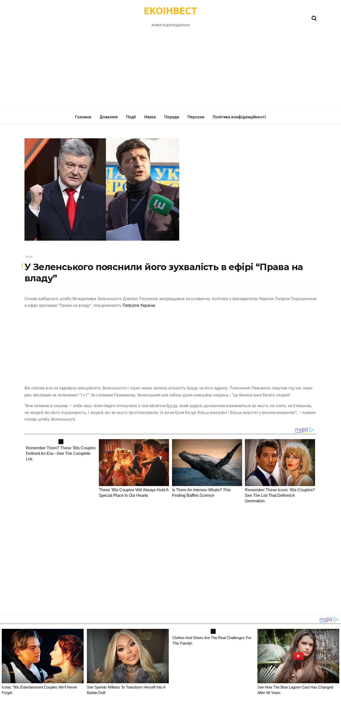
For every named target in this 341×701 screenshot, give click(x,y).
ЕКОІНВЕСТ (170, 10)
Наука (150, 117)
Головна (83, 117)
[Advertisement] (170, 73)
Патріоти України (139, 305)
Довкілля (109, 117)
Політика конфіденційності (239, 117)
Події (131, 117)
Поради (171, 117)
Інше (29, 257)
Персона (195, 117)
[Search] (314, 17)
